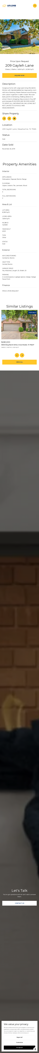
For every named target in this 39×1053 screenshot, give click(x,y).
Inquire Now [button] (19, 75)
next (22, 355)
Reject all (19, 1037)
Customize (19, 1042)
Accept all (19, 1047)
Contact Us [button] (19, 903)
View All (19, 362)
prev (17, 355)
